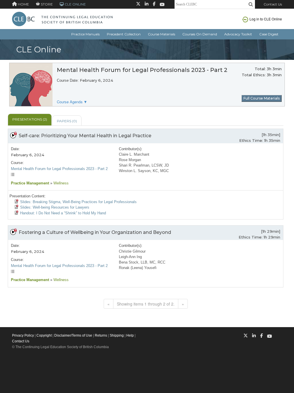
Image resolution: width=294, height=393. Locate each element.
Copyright (44, 335)
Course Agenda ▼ (72, 101)
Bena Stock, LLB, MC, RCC (142, 262)
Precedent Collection (124, 34)
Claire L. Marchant (134, 154)
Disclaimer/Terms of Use (73, 335)
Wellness (60, 183)
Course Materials (161, 34)
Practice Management (30, 183)
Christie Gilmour (132, 251)
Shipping (117, 335)
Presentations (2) (29, 119)
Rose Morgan (130, 160)
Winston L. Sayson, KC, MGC (144, 171)
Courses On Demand (199, 34)
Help (130, 335)
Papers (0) (67, 121)
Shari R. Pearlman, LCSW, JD (144, 165)
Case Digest (268, 34)
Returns (101, 335)
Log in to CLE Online (265, 18)
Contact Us (273, 4)
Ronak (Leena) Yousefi (137, 268)
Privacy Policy (23, 335)
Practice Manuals (85, 34)
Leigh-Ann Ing (130, 257)
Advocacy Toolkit (238, 34)
